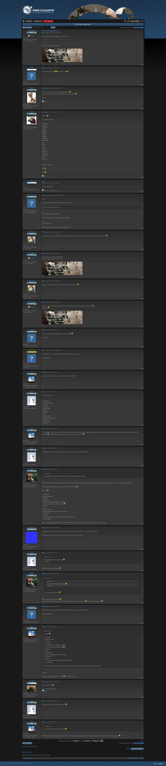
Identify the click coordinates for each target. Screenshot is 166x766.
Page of (128, 27)
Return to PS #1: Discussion (30, 746)
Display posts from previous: (65, 741)
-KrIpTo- (31, 112)
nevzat (31, 181)
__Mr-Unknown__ (32, 195)
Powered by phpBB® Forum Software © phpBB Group (160, 763)
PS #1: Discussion (138, 748)
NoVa (32, 68)
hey (43, 181)
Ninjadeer (31, 350)
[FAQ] (128, 21)
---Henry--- (31, 88)
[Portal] (23, 21)
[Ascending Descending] (97, 741)
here (58, 45)
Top (141, 64)
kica (31, 372)
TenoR (31, 681)
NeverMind (31, 30)
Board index (29, 758)
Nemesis (32, 232)
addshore (32, 527)
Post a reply (28, 27)
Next (141, 741)
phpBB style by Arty (155, 763)
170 (142, 27)
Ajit (32, 391)
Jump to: (128, 748)
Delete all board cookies (133, 758)
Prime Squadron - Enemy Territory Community (20, 763)
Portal (24, 758)
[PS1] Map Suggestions (83, 24)
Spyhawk (32, 606)
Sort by (82, 741)
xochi (32, 330)
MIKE (32, 469)
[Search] (125, 21)
